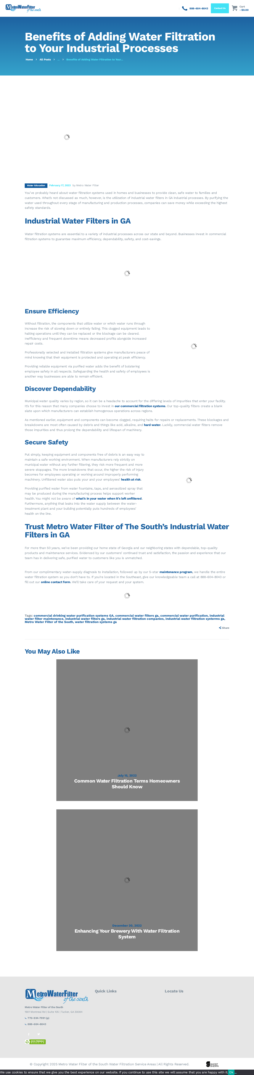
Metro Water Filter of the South (49, 622)
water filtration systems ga (96, 622)
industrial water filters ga (85, 619)
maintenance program (176, 572)
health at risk (131, 479)
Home (29, 59)
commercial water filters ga (136, 615)
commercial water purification (184, 615)
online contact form (55, 582)
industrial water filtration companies (135, 619)
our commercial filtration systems (140, 406)
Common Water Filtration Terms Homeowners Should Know (127, 783)
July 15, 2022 (127, 775)
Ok (231, 1072)
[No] (235, 1073)
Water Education (36, 185)
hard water (152, 425)
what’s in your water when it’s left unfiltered (109, 498)
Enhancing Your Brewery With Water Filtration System (127, 933)
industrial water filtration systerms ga (194, 619)
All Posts (45, 59)
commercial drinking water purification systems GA (73, 615)
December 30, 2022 (127, 925)
